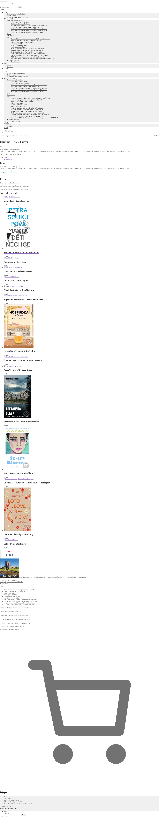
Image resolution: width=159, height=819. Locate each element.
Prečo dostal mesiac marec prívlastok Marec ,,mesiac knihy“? (21, 601)
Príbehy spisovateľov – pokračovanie (22, 42)
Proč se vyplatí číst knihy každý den (10, 611)
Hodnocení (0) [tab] (8, 159)
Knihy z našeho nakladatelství (16, 14)
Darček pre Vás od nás (10, 594)
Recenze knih (11, 35)
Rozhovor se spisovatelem (15, 20)
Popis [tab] (5, 157)
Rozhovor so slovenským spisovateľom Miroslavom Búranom (29, 29)
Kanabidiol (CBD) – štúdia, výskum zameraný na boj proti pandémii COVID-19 (34, 58)
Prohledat (6, 813)
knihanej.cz (3, 1)
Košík (9, 65)
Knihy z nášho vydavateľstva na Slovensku (12, 626)
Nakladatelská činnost (10, 19)
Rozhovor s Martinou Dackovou (20, 24)
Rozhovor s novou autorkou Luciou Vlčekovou (25, 27)
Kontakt (6, 68)
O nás (9, 34)
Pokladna (10, 67)
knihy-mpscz (8, 136)
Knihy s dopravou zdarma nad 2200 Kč (18, 17)
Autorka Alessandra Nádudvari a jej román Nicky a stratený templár (30, 39)
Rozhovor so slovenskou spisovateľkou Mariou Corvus (27, 32)
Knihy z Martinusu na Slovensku (9, 629)
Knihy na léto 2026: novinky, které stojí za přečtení (15, 623)
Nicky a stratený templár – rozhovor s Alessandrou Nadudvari (29, 25)
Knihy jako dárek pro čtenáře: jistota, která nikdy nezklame (17, 608)
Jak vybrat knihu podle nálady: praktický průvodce (14, 615)
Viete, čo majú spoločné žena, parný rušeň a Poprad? (26, 40)
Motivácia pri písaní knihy (18, 47)
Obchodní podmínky (13, 60)
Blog (8, 37)
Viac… (129, 151)
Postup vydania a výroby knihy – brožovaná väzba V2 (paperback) (30, 55)
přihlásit (25, 189)
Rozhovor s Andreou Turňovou (20, 22)
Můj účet (6, 63)
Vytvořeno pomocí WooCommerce (10, 808)
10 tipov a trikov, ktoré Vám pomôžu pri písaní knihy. (26, 52)
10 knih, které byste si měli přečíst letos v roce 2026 (15, 619)
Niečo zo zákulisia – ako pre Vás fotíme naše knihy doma (27, 48)
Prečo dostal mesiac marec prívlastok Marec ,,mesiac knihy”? (28, 53)
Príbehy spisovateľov (17, 44)
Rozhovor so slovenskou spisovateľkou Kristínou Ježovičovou (29, 30)
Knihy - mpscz (4, 583)
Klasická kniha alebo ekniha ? (19, 45)
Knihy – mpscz (11, 15)
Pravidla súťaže (15, 62)
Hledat (20, 7)
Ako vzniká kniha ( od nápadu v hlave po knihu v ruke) (27, 50)
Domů (2, 136)
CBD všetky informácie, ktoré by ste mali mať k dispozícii (28, 57)
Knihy (5, 12)
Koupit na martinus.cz (8, 172)
